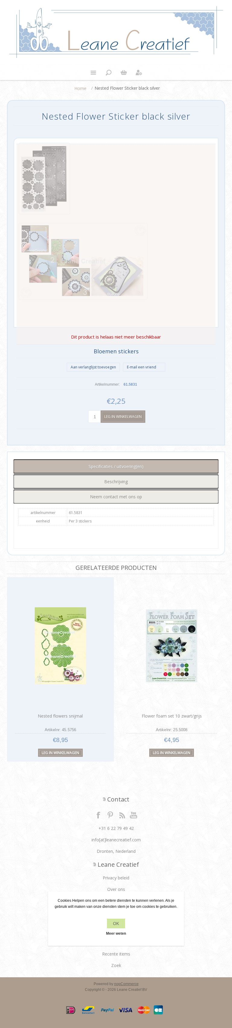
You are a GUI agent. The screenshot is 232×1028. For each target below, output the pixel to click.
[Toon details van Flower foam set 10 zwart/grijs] (171, 646)
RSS (122, 815)
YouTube (134, 815)
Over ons (116, 889)
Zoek (116, 965)
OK (116, 923)
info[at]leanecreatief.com (116, 840)
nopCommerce (126, 984)
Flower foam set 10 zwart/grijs (172, 716)
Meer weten (116, 933)
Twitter (110, 815)
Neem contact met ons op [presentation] (116, 497)
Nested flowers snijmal (60, 716)
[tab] (116, 466)
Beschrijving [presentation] (116, 481)
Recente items (116, 954)
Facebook (98, 815)
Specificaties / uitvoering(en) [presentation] (116, 466)
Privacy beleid (116, 878)
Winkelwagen (123, 72)
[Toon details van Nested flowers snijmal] (60, 646)
